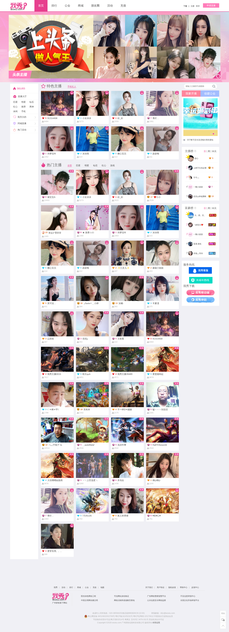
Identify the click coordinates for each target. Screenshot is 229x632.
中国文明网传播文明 (89, 600)
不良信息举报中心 (187, 596)
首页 (41, 5)
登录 (198, 6)
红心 (15, 106)
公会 (67, 5)
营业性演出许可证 (156, 619)
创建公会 (209, 93)
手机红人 (71, 86)
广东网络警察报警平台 (156, 596)
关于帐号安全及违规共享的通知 (200, 140)
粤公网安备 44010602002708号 (101, 616)
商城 (80, 5)
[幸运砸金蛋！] (200, 117)
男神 (31, 106)
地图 (102, 587)
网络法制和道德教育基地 (124, 600)
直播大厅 (22, 96)
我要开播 (191, 93)
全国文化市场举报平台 (189, 600)
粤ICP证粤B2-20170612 (143, 616)
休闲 (15, 111)
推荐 (23, 106)
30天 (214, 151)
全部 (69, 165)
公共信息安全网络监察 (156, 600)
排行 (54, 5)
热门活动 (22, 129)
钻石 (31, 102)
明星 (23, 102)
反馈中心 (195, 587)
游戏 (112, 165)
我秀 (55, 587)
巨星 (15, 102)
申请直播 (211, 5)
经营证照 (156, 623)
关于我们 (149, 587)
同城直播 (22, 123)
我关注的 (22, 117)
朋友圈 (95, 5)
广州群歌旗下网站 (59, 603)
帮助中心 (183, 587)
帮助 (223, 613)
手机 (23, 111)
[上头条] (20, 74)
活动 (110, 5)
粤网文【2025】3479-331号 (136, 619)
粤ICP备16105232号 (124, 616)
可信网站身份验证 (121, 596)
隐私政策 (172, 587)
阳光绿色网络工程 (88, 596)
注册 (192, 6)
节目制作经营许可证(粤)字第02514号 (108, 619)
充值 (123, 5)
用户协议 (160, 587)
